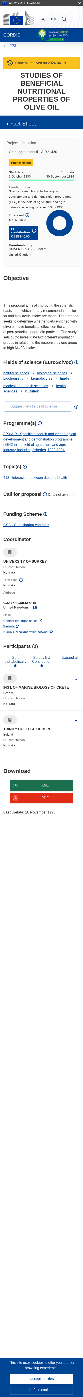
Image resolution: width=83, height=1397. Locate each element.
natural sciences (16, 373)
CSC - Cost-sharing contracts (26, 525)
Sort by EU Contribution (41, 659)
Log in (43, 19)
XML (45, 785)
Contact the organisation (26, 621)
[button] (53, 19)
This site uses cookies (26, 1362)
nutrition (32, 391)
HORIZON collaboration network (32, 632)
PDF (45, 798)
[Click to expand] (76, 679)
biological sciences (52, 373)
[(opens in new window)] (18, 17)
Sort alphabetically (15, 659)
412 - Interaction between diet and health (35, 477)
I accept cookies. (42, 1379)
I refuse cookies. (41, 1390)
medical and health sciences (25, 386)
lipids (64, 378)
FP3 (13, 46)
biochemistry (13, 378)
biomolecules (41, 378)
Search (64, 19)
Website (15, 626)
